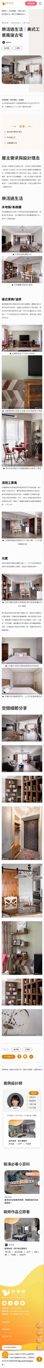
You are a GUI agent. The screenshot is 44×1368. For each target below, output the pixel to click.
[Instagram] (16, 1303)
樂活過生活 (11, 137)
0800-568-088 (15, 1308)
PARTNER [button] (6, 1329)
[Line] (22, 1303)
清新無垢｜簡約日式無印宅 (11, 1069)
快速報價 (39, 1348)
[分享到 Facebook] (19, 1056)
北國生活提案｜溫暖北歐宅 (32, 1069)
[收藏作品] (11, 1122)
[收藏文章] (8, 1174)
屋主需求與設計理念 (14, 132)
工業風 (17, 48)
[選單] (40, 3)
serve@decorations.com (19, 1311)
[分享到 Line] (25, 1056)
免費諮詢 (31, 3)
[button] (8, 1130)
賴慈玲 (8, 42)
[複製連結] (31, 1057)
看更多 (33, 1093)
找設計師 (39, 1325)
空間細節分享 (12, 143)
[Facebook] (10, 1303)
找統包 (39, 1333)
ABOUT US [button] (6, 1336)
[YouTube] (4, 1303)
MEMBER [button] (6, 1322)
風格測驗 (39, 1340)
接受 (39, 1359)
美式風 (6, 48)
